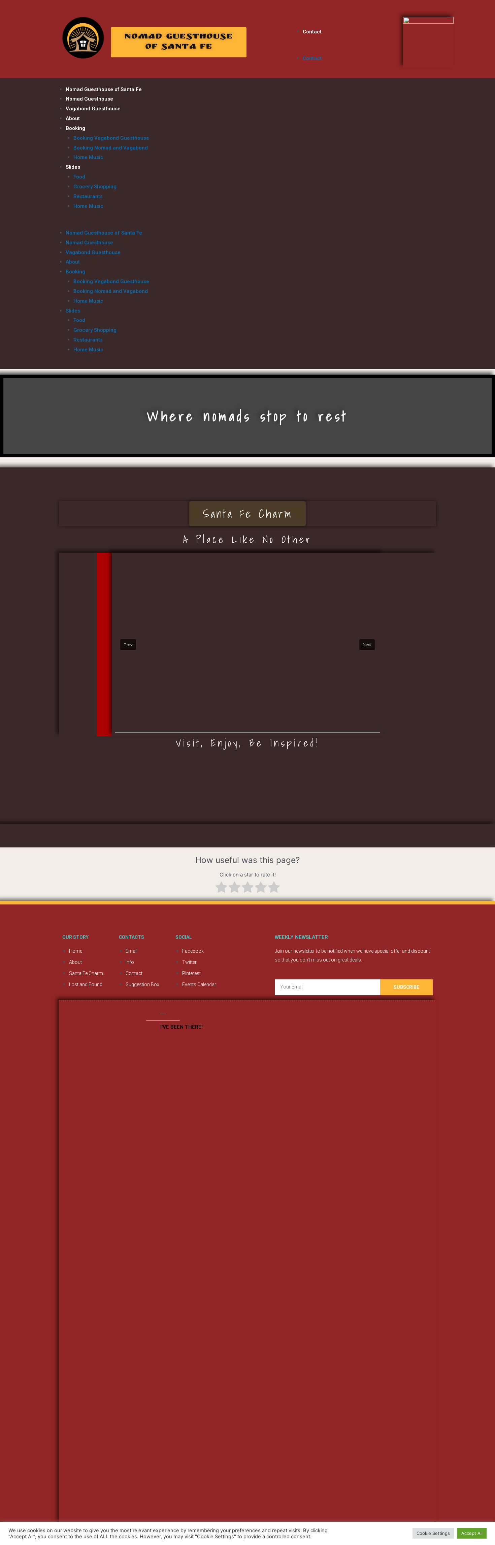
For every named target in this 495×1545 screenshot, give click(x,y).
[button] (178, 42)
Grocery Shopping (95, 187)
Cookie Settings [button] (433, 1533)
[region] (247, 644)
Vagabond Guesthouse (93, 109)
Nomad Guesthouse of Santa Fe (104, 89)
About (73, 118)
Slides (73, 167)
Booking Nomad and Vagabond (110, 148)
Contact (312, 32)
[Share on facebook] (264, 31)
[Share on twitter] (255, 31)
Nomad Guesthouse (89, 99)
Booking (75, 128)
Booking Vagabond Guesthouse (111, 138)
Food (79, 177)
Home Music (88, 157)
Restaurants (88, 196)
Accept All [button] (472, 1533)
